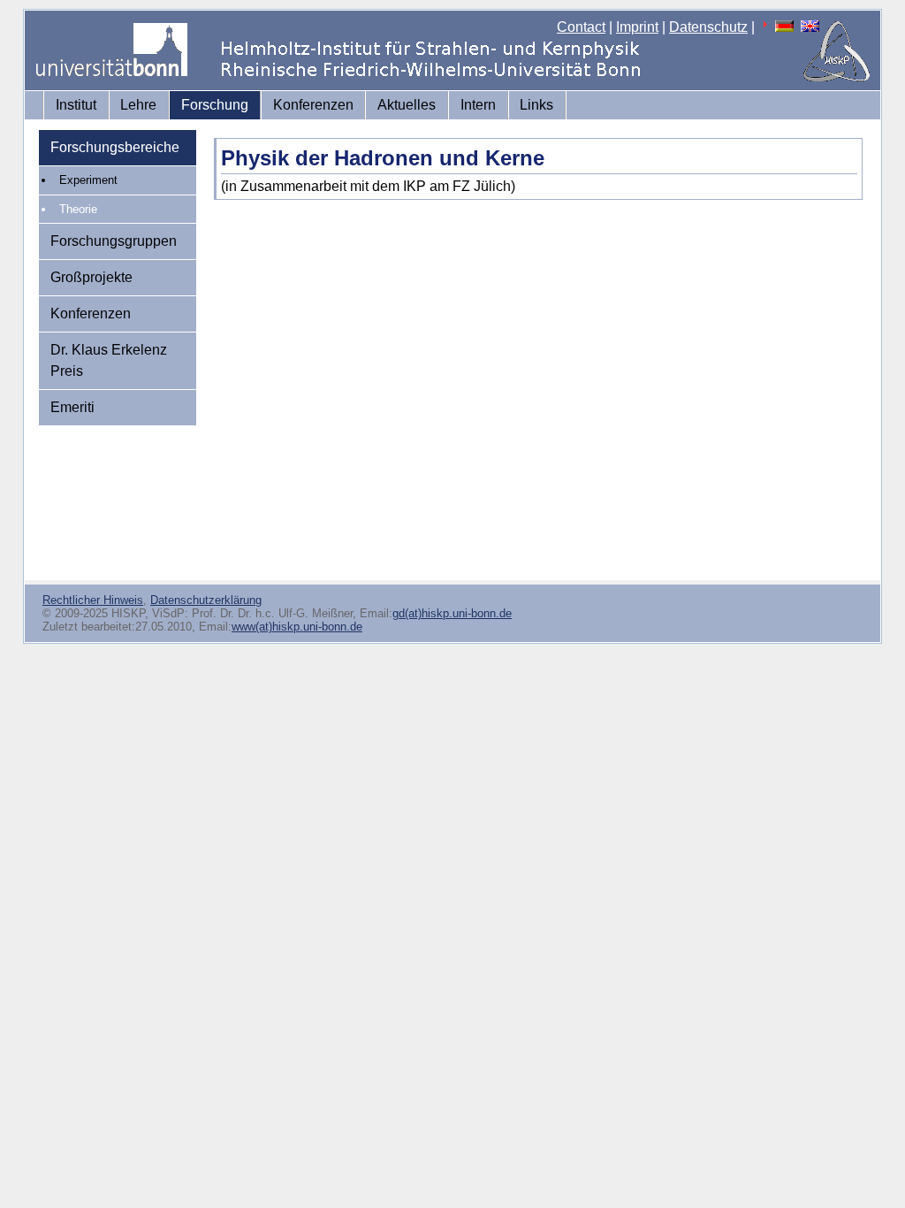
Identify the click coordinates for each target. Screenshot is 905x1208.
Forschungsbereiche (114, 147)
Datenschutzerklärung (206, 600)
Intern (478, 104)
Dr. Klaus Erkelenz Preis (108, 360)
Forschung (214, 104)
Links (536, 104)
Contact (581, 26)
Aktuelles (406, 104)
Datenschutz (708, 26)
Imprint (637, 26)
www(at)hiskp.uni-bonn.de (297, 626)
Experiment (88, 180)
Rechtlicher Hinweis (92, 600)
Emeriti (72, 407)
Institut (76, 104)
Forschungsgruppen (113, 240)
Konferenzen (313, 104)
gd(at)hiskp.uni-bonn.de (452, 613)
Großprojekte (91, 277)
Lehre (138, 104)
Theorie (78, 209)
